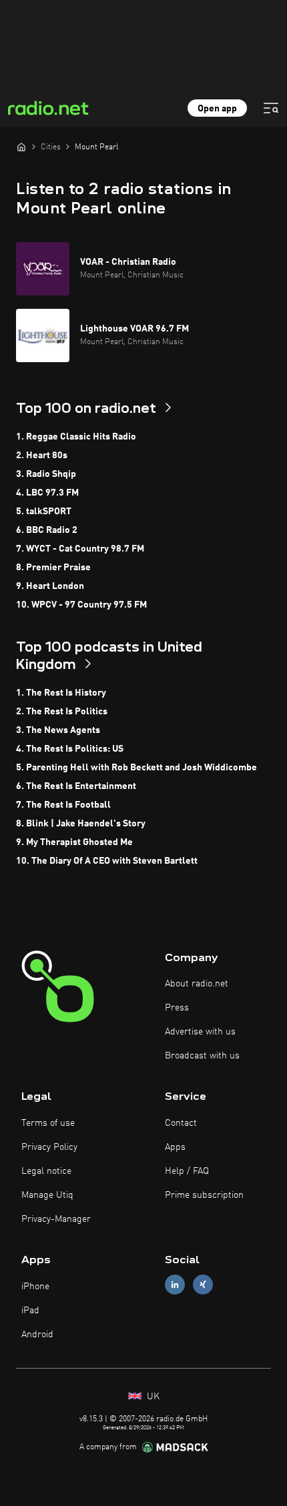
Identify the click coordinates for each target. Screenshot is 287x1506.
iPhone (35, 1286)
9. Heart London (50, 586)
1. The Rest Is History (61, 693)
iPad (30, 1310)
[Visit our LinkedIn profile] (175, 1285)
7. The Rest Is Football (63, 805)
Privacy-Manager (56, 1219)
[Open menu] (271, 108)
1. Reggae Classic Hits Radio (76, 437)
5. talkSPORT (43, 511)
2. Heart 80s (41, 455)
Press (177, 1007)
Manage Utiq (47, 1195)
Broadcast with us (202, 1055)
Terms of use (48, 1123)
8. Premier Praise (53, 567)
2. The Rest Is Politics (61, 711)
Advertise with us (200, 1031)
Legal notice (46, 1171)
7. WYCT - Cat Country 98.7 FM (80, 549)
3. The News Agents (58, 730)
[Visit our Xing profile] (203, 1285)
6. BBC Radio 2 (46, 530)
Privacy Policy (49, 1147)
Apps (175, 1147)
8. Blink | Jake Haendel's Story (81, 823)
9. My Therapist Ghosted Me (74, 842)
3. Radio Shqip (46, 474)
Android (37, 1334)
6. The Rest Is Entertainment (76, 786)
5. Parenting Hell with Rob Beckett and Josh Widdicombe (136, 767)
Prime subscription (204, 1195)
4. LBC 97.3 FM (47, 493)
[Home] (21, 146)
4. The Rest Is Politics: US (69, 749)
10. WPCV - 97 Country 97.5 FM (81, 605)
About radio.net (196, 983)
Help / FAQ (187, 1171)
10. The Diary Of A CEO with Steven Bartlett (107, 861)
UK (152, 1396)
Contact (181, 1123)
